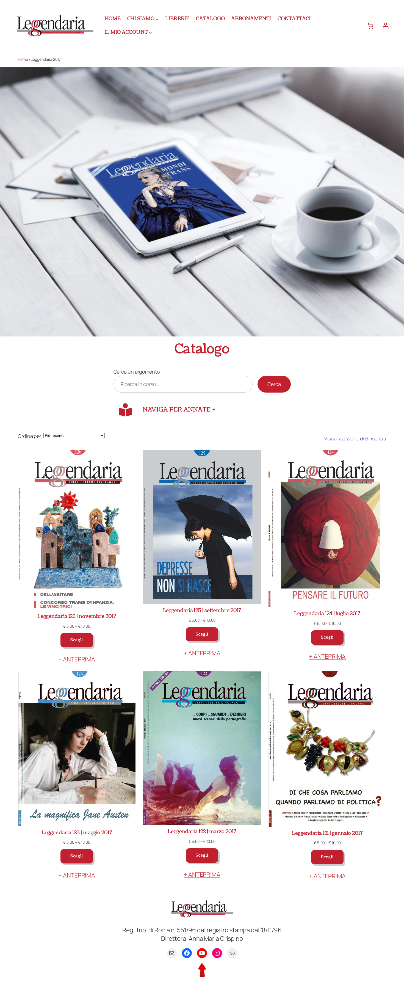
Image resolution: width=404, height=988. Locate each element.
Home (23, 59)
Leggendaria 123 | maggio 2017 (76, 832)
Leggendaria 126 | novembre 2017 (76, 616)
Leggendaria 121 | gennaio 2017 (327, 833)
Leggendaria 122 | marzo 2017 (202, 831)
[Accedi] (385, 25)
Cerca (274, 384)
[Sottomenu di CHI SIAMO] (157, 18)
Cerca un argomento (137, 371)
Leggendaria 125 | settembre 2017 (202, 610)
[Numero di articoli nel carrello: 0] (370, 25)
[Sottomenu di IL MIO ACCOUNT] (150, 32)
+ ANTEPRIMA (76, 659)
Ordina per (29, 436)
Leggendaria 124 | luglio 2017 (327, 613)
